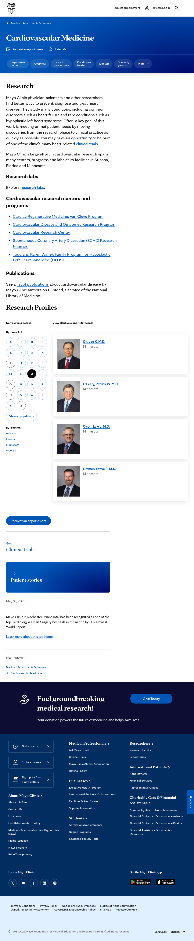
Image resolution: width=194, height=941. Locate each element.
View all (11, 450)
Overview (40, 63)
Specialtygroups (124, 63)
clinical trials (87, 143)
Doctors (104, 63)
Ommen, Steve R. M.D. (99, 469)
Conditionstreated (84, 63)
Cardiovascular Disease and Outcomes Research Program (64, 224)
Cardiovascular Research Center (41, 232)
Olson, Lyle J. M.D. (96, 426)
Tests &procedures (61, 63)
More (141, 63)
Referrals (60, 49)
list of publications (33, 284)
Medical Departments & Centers (31, 23)
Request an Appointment (28, 49)
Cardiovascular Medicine (50, 37)
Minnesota (12, 445)
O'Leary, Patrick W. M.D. (100, 384)
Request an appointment (28, 521)
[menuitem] (18, 64)
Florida (10, 439)
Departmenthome (18, 63)
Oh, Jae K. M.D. (94, 341)
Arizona (11, 433)
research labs (32, 187)
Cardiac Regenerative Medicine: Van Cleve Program (58, 216)
